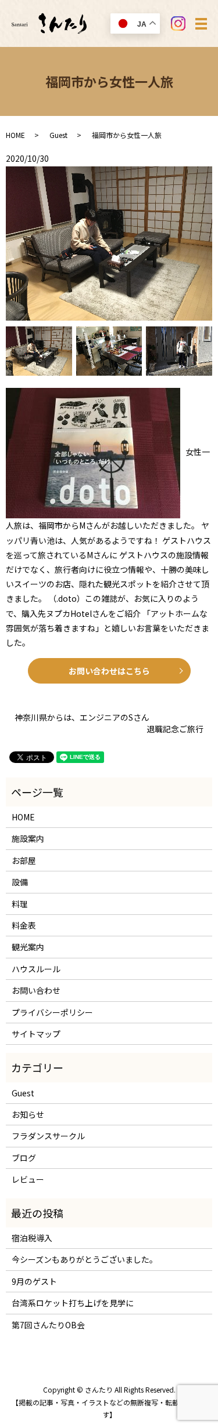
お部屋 (24, 860)
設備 (20, 882)
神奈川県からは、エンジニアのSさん (82, 717)
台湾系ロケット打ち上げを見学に (73, 1303)
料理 (20, 904)
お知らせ (28, 1114)
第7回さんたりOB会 (48, 1325)
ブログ (24, 1158)
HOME (15, 135)
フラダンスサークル (48, 1136)
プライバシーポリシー (52, 1012)
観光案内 (28, 947)
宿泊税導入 (32, 1238)
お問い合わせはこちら (109, 671)
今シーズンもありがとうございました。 (85, 1259)
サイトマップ (36, 1034)
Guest (58, 135)
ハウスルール (36, 969)
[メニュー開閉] (201, 24)
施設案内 (28, 838)
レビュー (28, 1179)
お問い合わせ (36, 990)
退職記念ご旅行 (174, 729)
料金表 (24, 925)
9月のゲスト (34, 1281)
